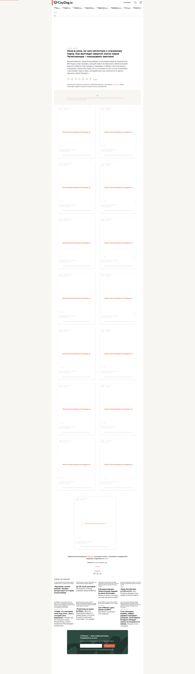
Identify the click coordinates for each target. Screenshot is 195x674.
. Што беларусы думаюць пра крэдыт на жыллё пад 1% (129, 592)
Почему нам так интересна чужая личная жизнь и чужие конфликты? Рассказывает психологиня (64, 618)
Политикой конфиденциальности (106, 649)
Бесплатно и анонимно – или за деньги (107, 611)
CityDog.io (69, 48)
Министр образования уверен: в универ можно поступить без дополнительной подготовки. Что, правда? (85, 614)
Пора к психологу (58, 609)
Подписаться (109, 646)
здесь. (106, 559)
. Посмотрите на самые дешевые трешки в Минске (86, 588)
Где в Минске (101, 605)
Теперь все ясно (124, 609)
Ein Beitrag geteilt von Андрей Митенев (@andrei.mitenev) (76, 155)
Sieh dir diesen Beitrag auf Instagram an (77, 132)
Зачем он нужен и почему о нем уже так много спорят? (108, 593)
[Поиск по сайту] (135, 2)
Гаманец (122, 586)
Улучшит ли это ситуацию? (130, 618)
